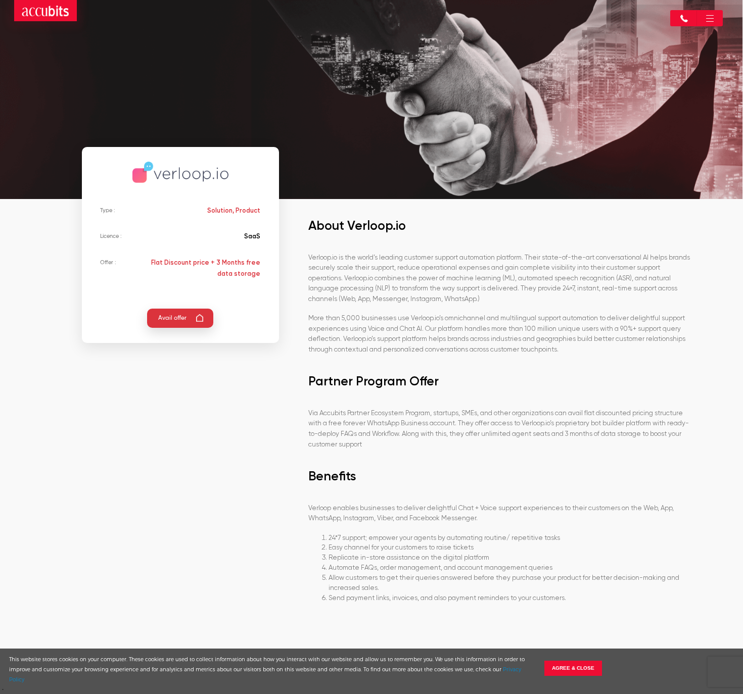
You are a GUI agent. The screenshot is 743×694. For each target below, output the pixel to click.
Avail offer (172, 318)
